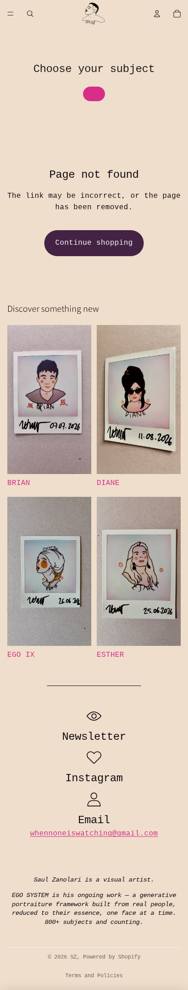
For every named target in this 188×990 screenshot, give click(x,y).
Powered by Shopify (112, 957)
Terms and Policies (94, 976)
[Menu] (10, 13)
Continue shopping (94, 243)
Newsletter (94, 737)
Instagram (94, 778)
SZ (73, 957)
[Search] (30, 14)
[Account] (157, 14)
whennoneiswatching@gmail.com (94, 834)
